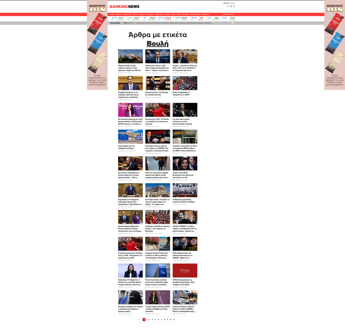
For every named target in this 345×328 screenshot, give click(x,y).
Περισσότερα (206, 14)
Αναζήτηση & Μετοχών (228, 14)
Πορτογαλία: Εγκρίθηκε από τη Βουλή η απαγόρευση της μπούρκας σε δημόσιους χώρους (130, 309)
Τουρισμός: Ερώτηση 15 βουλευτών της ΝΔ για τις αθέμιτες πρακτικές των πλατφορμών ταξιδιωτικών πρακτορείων (156, 255)
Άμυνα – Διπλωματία (183, 14)
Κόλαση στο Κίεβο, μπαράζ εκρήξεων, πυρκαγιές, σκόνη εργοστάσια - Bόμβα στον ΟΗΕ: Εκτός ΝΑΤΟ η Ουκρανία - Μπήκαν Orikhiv (130, 68)
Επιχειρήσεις (150, 14)
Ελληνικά (226, 3)
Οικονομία (118, 14)
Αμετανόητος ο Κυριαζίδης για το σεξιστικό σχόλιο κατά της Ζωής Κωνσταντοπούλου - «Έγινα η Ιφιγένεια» (129, 175)
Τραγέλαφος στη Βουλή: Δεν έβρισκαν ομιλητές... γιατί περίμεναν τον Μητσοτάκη (157, 228)
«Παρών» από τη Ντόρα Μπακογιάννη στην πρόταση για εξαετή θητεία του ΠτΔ (183, 175)
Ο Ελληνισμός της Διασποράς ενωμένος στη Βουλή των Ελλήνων (184, 201)
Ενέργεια (167, 14)
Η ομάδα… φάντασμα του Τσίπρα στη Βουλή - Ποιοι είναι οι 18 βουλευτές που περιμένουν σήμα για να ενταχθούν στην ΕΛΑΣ (185, 68)
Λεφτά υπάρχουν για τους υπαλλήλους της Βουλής (126, 147)
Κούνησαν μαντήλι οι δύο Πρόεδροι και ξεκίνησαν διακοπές (156, 93)
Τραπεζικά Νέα (127, 14)
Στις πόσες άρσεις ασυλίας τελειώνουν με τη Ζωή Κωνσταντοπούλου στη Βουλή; (182, 121)
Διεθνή (174, 14)
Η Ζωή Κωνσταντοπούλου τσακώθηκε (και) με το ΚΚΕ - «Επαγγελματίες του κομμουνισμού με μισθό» (130, 255)
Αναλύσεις (142, 14)
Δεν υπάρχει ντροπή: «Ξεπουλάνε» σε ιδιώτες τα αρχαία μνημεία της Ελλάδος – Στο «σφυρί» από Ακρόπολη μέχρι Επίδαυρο (157, 202)
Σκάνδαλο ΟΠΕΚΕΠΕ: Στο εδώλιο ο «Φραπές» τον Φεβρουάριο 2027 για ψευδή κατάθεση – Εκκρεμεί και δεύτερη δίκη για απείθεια (185, 228)
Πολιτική (135, 14)
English (232, 3)
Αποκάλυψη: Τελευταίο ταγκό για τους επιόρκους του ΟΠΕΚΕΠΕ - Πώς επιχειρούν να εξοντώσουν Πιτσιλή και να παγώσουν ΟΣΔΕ (156, 148)
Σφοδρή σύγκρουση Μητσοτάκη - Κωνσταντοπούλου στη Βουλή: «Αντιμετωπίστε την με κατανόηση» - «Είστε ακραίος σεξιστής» (130, 228)
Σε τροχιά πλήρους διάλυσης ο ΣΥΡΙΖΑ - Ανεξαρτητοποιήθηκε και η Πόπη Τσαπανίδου (157, 309)
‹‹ (138, 319)
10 (170, 319)
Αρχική (112, 14)
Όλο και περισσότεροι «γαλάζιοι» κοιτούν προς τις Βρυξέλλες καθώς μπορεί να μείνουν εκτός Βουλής (156, 282)
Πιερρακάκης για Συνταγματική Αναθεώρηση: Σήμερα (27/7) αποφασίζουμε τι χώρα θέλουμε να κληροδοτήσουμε (129, 202)
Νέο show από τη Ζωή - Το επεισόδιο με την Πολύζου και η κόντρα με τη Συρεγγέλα (157, 121)
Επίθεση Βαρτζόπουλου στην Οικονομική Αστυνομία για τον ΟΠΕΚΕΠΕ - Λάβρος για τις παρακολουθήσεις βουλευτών (182, 255)
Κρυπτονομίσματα (195, 14)
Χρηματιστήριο (159, 14)
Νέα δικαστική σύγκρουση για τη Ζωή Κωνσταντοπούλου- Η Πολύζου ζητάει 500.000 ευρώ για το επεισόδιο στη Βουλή (130, 121)
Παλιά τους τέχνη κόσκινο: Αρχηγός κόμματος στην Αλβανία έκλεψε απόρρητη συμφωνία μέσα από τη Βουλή (156, 175)
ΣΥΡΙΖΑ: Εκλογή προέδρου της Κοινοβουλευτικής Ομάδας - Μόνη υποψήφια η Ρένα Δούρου (184, 282)
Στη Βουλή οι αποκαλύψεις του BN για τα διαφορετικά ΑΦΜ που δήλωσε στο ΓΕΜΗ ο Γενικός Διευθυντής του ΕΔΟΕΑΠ (185, 148)
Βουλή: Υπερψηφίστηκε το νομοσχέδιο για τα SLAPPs (181, 93)
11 (174, 319)
